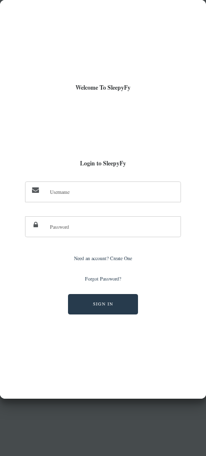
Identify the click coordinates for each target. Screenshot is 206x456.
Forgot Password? (103, 278)
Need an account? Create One (103, 258)
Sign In (103, 304)
